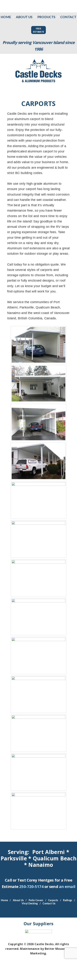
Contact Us (49, 903)
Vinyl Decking (30, 903)
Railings (67, 900)
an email (67, 886)
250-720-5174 (31, 886)
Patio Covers (36, 900)
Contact (68, 17)
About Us (24, 17)
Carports (53, 900)
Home (6, 17)
